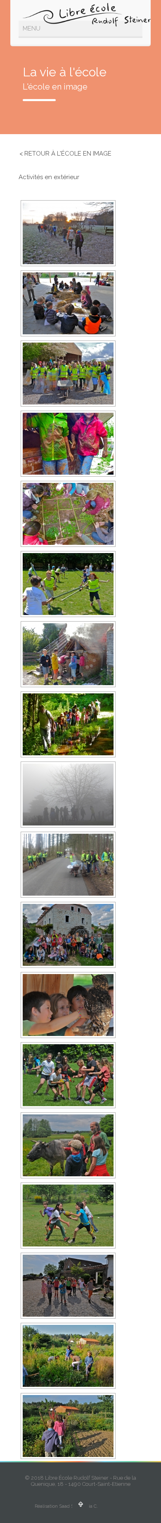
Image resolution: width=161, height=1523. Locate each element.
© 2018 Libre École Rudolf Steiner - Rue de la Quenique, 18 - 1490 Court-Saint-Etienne (80, 1481)
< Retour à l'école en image (65, 153)
